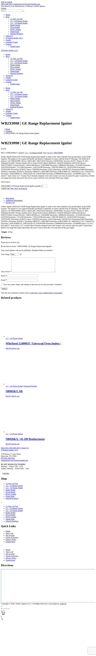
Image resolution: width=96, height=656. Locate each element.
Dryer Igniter (15, 67)
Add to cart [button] (15, 348)
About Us (9, 76)
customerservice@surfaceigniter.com (26, 4)
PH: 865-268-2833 (8, 458)
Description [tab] (10, 198)
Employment (15, 84)
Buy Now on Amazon (19, 188)
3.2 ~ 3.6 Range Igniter (19, 63)
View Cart (9, 533)
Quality (8, 78)
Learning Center (12, 80)
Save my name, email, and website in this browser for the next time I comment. (33, 285)
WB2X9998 (58, 153)
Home (8, 54)
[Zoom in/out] (2, 608)
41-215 (50, 153)
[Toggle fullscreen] (4, 608)
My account (10, 535)
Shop (7, 57)
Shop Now (5, 448)
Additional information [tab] (14, 200)
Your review (6, 272)
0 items (3, 8)
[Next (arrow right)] (4, 610)
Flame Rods (14, 71)
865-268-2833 (14, 448)
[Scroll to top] (2, 606)
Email (4, 280)
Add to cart (5, 188)
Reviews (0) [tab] (10, 203)
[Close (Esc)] (9, 608)
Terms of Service (12, 537)
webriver (63, 604)
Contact (8, 82)
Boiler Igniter (15, 65)
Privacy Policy (11, 539)
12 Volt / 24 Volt (16, 59)
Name (4, 276)
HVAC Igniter (15, 69)
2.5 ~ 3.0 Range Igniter (19, 61)
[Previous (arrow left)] (2, 610)
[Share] (6, 608)
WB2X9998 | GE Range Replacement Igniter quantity (21, 186)
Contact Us (24, 448)
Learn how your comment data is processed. (46, 293)
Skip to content (6, 2)
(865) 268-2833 (7, 4)
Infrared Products (16, 73)
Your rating (6, 254)
